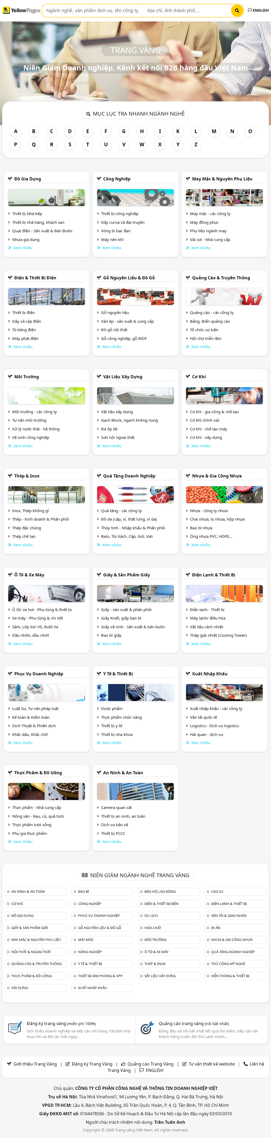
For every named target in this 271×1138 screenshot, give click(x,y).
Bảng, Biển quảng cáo (210, 321)
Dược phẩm (112, 708)
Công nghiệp (116, 179)
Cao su (217, 891)
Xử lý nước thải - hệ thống (36, 428)
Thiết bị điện (23, 312)
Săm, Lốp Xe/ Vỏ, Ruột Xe (35, 626)
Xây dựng (19, 987)
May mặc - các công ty (210, 213)
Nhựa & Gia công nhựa (217, 476)
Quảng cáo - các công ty (212, 312)
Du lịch (151, 915)
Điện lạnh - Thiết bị (207, 609)
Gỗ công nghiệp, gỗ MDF (124, 338)
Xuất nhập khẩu (210, 674)
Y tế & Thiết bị (118, 674)
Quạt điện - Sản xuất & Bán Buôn (42, 230)
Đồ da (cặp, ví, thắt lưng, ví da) (129, 519)
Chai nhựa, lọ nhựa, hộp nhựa (217, 519)
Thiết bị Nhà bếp (27, 213)
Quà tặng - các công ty (121, 510)
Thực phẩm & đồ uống (38, 773)
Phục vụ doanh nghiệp (38, 674)
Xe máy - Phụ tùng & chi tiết (37, 618)
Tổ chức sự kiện (204, 329)
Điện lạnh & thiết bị (213, 575)
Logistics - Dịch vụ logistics (214, 725)
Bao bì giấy (111, 635)
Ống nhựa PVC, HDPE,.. (211, 536)
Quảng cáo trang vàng (194, 1023)
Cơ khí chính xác (205, 420)
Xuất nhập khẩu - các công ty (216, 708)
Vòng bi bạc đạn (115, 230)
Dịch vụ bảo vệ (114, 824)
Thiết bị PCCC (113, 833)
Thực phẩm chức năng (121, 717)
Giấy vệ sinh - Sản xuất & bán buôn (133, 626)
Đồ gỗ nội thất (114, 329)
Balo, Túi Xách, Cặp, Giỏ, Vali (127, 536)
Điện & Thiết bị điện (35, 278)
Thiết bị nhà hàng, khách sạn (38, 222)
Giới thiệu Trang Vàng (35, 1064)
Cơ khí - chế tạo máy (208, 428)
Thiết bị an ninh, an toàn (123, 816)
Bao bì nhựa (201, 527)
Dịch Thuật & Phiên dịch (34, 725)
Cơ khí (199, 377)
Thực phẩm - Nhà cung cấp (36, 807)
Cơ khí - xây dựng (206, 437)
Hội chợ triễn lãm (206, 338)
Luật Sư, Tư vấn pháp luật (35, 708)
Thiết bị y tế (111, 725)
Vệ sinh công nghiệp (30, 437)
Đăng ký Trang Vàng (92, 1064)
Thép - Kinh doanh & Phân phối (40, 519)
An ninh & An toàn (123, 773)
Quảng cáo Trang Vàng (151, 1064)
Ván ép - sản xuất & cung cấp (127, 321)
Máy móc (86, 939)
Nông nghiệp (90, 951)
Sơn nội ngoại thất (117, 437)
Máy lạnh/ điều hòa (207, 618)
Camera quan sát (116, 807)
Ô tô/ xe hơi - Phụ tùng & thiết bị (42, 609)
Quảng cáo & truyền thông (221, 278)
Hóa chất (152, 927)
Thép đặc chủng (26, 527)
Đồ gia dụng (27, 179)
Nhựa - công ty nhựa (209, 510)
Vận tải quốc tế (203, 717)
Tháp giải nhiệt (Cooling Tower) (218, 635)
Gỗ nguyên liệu (115, 312)
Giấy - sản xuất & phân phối (126, 609)
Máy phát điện (25, 338)
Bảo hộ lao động (160, 891)
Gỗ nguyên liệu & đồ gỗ (129, 278)
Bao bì (83, 891)
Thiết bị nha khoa (117, 734)
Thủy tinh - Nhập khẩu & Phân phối (133, 527)
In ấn (215, 927)
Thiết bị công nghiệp (119, 213)
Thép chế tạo (23, 536)
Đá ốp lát (109, 428)
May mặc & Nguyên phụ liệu (222, 179)
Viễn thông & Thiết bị (230, 975)
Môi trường (26, 377)
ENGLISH (260, 10)
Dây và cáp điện (26, 321)
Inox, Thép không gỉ (30, 510)
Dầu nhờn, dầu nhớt (30, 635)
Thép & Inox (26, 476)
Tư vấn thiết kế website (212, 1064)
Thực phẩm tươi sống (31, 824)
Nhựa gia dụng (25, 239)
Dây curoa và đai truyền (122, 222)
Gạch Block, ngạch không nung (129, 420)
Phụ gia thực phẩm (29, 833)
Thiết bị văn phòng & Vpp (100, 975)
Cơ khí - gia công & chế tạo (214, 411)
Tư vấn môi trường (29, 420)
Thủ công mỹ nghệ (228, 963)
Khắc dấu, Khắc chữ (30, 734)
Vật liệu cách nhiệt (206, 626)
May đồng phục (204, 222)
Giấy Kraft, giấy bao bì (121, 618)
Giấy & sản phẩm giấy (126, 575)
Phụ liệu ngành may (208, 230)
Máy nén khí (112, 239)
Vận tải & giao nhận (229, 915)
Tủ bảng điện (24, 329)
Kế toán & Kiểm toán (30, 717)
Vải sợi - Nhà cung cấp (210, 239)
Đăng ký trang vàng (61, 1023)
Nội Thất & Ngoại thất (31, 951)
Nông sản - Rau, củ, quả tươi (38, 816)
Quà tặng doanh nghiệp (129, 476)
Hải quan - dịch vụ (206, 734)
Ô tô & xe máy (29, 575)
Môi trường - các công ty (34, 411)
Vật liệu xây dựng (122, 377)
